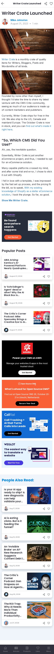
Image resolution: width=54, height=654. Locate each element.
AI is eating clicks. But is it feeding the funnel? (13, 522)
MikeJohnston (19, 20)
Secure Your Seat (27, 403)
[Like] (51, 3)
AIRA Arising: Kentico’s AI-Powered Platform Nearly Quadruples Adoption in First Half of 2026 (16, 266)
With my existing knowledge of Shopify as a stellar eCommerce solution (27, 191)
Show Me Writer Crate (15, 200)
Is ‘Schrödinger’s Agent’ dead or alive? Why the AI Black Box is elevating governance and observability (14, 295)
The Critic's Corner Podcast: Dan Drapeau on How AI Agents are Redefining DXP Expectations (13, 585)
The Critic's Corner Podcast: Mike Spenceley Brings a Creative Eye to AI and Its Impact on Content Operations (16, 320)
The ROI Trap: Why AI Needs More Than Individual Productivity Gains (12, 611)
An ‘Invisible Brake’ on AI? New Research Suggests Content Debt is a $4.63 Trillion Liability (14, 555)
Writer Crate (8, 59)
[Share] (45, 3)
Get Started (13, 237)
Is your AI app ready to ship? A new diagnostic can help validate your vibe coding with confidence (14, 498)
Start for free (14, 463)
